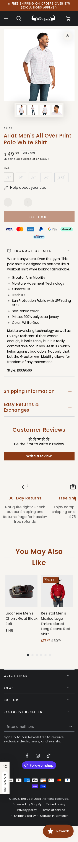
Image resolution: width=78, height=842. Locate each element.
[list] (39, 509)
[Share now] (5, 766)
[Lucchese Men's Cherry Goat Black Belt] (21, 591)
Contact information (54, 816)
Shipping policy (25, 816)
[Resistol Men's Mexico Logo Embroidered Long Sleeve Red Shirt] (57, 591)
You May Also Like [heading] (39, 557)
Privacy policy (27, 810)
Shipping (10, 159)
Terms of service (53, 810)
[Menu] (6, 18)
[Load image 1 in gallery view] (21, 110)
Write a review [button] (39, 455)
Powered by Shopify (27, 804)
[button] (18, 18)
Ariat (8, 128)
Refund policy (55, 804)
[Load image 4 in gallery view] (57, 110)
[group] (21, 609)
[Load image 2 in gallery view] (33, 110)
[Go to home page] (43, 18)
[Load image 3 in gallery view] (45, 110)
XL (48, 178)
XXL (63, 178)
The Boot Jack (31, 799)
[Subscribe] (71, 726)
